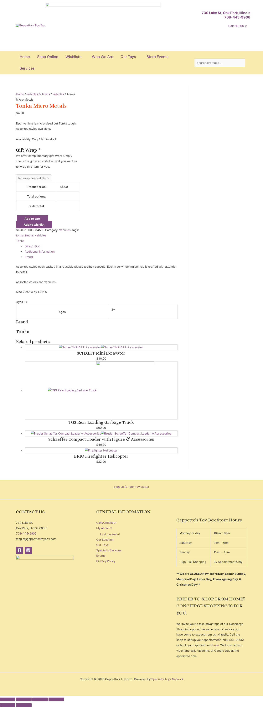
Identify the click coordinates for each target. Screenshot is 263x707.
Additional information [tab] (40, 251)
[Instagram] (28, 550)
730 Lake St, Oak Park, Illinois (226, 13)
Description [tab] (32, 246)
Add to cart (32, 218)
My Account (104, 528)
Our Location (105, 539)
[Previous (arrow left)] (7, 705)
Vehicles (58, 94)
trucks (29, 235)
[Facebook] (19, 550)
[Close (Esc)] (56, 699)
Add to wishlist (34, 224)
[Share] (40, 699)
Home (20, 94)
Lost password (110, 534)
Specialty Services (108, 550)
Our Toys (102, 545)
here (215, 645)
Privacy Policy (105, 561)
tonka (19, 235)
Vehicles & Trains (38, 94)
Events (101, 555)
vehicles (40, 235)
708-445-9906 (237, 17)
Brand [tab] (29, 257)
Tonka (20, 241)
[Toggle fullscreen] (24, 699)
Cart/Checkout (106, 523)
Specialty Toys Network (167, 679)
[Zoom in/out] (7, 699)
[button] (83, 57)
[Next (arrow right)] (24, 705)
